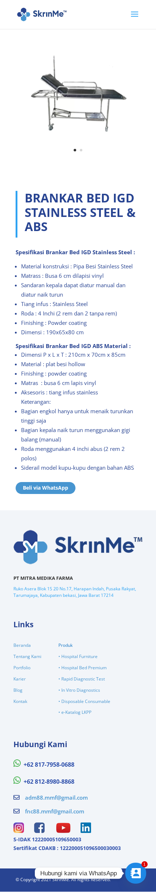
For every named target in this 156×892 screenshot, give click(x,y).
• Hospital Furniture (78, 656)
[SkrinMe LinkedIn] (86, 830)
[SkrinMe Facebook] (39, 830)
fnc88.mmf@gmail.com (54, 811)
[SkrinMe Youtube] (63, 830)
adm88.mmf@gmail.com (56, 797)
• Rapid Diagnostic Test (81, 679)
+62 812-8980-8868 (49, 782)
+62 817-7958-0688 (49, 765)
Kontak (20, 701)
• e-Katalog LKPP (74, 712)
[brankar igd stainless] (78, 158)
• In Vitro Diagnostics (79, 690)
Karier (19, 679)
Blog (17, 690)
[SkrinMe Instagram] (18, 830)
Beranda (22, 645)
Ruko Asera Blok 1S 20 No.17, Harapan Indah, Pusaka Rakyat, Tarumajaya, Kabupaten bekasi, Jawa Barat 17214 (74, 592)
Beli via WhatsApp (45, 487)
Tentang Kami (27, 656)
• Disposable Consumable (84, 701)
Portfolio (21, 668)
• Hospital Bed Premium (82, 668)
